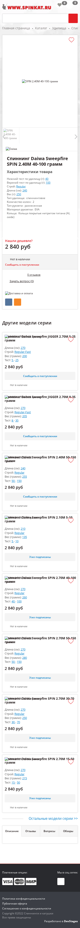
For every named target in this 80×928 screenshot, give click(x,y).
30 (13, 722)
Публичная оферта (14, 903)
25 (16, 360)
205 (24, 416)
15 (13, 782)
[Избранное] (59, 4)
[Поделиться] (8, 302)
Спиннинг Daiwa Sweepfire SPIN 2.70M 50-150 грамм (40, 640)
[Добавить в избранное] (71, 40)
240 (24, 190)
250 (18, 194)
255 (24, 477)
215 (24, 778)
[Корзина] (72, 5)
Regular (21, 186)
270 (23, 348)
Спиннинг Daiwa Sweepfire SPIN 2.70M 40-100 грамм (40, 580)
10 (16, 541)
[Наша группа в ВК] (60, 881)
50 (13, 481)
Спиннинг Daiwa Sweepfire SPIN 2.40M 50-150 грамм (40, 459)
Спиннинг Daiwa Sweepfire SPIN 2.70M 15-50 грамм (39, 761)
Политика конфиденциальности (23, 898)
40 (46, 179)
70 (18, 722)
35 (16, 420)
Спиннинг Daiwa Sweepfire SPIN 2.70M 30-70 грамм (39, 700)
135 (24, 537)
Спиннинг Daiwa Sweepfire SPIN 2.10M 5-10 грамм (38, 519)
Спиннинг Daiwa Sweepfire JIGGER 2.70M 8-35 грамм (40, 399)
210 (23, 529)
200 (24, 356)
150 (19, 481)
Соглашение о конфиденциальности (26, 908)
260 (24, 597)
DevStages (71, 921)
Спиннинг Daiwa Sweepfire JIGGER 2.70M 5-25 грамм (40, 338)
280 (24, 658)
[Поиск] (73, 18)
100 (48, 182)
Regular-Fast (22, 352)
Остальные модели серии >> (53, 818)
